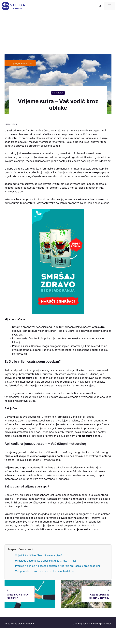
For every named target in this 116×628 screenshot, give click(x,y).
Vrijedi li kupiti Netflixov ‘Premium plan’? (38, 555)
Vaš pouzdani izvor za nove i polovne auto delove (44, 571)
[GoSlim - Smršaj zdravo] (58, 261)
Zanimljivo (58, 93)
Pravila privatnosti (102, 623)
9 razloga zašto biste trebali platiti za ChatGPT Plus (45, 560)
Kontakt (87, 623)
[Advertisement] (58, 33)
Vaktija (47, 134)
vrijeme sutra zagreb (53, 385)
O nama (77, 623)
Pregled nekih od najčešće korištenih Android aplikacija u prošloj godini (57, 565)
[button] (99, 6)
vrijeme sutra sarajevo (82, 385)
